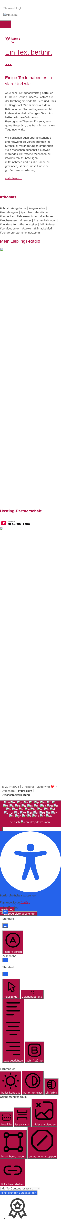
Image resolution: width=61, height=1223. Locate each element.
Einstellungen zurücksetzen (18, 1192)
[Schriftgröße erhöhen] (5, 911)
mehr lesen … (13, 178)
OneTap (25, 902)
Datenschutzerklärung (16, 794)
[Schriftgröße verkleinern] (5, 925)
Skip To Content (11, 1188)
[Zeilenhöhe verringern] (5, 974)
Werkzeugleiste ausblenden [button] (18, 913)
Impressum (25, 790)
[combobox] (30, 813)
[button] (1, 829)
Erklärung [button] (7, 909)
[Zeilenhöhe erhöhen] (5, 960)
